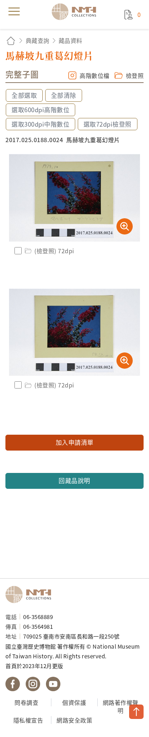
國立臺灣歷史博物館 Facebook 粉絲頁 (12, 684)
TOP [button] (136, 712)
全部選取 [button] (24, 95)
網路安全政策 (74, 720)
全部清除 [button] (63, 95)
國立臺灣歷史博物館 (30, 594)
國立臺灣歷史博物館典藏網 (76, 11)
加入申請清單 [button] (75, 442)
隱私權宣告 (28, 720)
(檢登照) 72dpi (54, 250)
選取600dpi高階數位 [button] (40, 109)
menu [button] (14, 11)
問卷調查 (26, 702)
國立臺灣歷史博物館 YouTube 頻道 (53, 684)
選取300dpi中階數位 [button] (40, 124)
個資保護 (74, 702)
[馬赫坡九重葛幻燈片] (74, 198)
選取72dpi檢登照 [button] (108, 124)
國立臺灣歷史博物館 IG (33, 684)
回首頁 (10, 40)
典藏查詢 (38, 40)
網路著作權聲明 (121, 706)
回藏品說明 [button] (74, 480)
